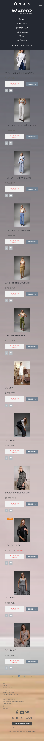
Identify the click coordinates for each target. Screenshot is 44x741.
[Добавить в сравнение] (6, 90)
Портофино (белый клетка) (21, 125)
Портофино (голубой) (18, 178)
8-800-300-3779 (22, 45)
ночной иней (12, 545)
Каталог (22, 23)
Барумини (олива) (15, 335)
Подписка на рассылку (22, 723)
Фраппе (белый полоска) (19, 73)
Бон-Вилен (11, 440)
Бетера (9, 388)
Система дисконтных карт (10, 694)
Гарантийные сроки (8, 692)
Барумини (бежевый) (17, 283)
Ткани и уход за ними (9, 699)
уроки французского (17, 493)
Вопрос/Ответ (7, 703)
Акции (22, 19)
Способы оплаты (8, 687)
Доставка (5, 708)
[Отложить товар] (10, 90)
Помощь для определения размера (13, 701)
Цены (4, 706)
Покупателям (22, 27)
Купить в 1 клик (14, 84)
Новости (22, 40)
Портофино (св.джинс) (18, 230)
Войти (29, 4)
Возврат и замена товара (10, 696)
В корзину (32, 84)
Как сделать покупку (9, 690)
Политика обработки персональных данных (22, 731)
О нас (22, 36)
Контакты (22, 32)
